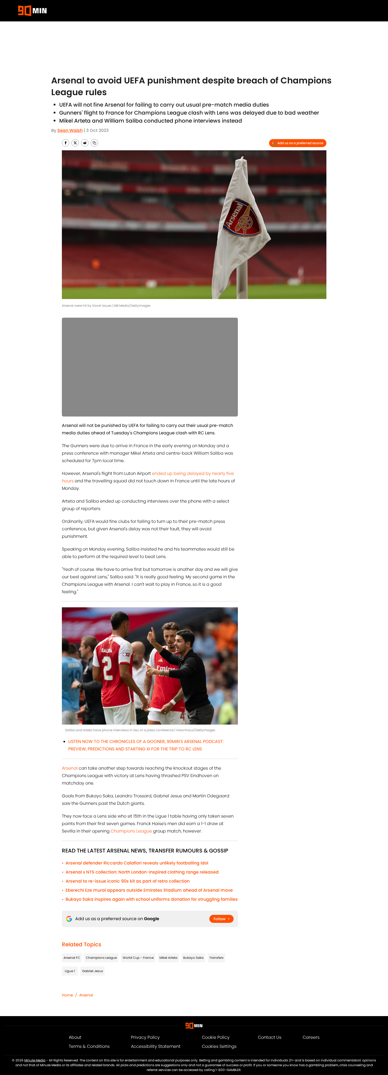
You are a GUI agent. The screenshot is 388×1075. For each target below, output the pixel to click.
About (75, 1037)
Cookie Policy (216, 1037)
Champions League (131, 831)
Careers (311, 1037)
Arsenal (70, 768)
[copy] (94, 143)
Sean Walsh (70, 130)
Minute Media (34, 1060)
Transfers (216, 957)
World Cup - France (138, 957)
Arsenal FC (71, 957)
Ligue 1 (70, 971)
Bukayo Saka (193, 957)
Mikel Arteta (168, 957)
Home (67, 995)
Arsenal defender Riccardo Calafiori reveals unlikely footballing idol (137, 863)
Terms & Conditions (89, 1046)
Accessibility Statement (156, 1046)
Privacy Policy (145, 1037)
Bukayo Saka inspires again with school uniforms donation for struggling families (152, 899)
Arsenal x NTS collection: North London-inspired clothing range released (142, 872)
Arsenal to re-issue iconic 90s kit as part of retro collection (128, 881)
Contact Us (269, 1037)
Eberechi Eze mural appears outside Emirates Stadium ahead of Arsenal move (149, 890)
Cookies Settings (219, 1046)
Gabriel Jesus (92, 971)
